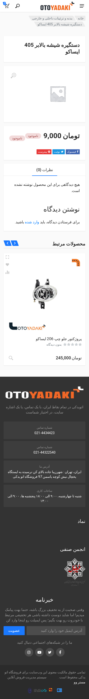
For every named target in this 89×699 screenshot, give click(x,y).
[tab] (44, 170)
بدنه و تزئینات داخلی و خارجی (52, 18)
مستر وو (79, 682)
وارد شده (32, 222)
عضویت (14, 631)
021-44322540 (44, 452)
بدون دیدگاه (54, 344)
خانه (81, 18)
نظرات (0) (44, 170)
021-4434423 (44, 433)
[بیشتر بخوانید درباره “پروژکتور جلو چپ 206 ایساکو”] (11, 358)
